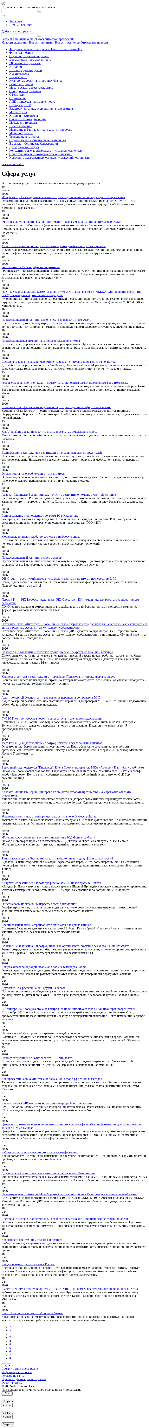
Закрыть (8, 1401)
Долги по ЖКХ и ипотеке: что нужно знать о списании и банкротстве (48, 1173)
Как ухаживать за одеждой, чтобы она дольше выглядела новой (44, 967)
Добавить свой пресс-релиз (56, 39)
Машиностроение (21, 133)
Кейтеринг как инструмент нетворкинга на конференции (40, 1152)
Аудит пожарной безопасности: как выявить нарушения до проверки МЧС (51, 697)
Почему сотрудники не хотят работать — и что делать (37, 1057)
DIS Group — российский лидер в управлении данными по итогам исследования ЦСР (59, 578)
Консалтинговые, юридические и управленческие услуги (47, 150)
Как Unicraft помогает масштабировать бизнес (32, 1313)
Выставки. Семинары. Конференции (33, 143)
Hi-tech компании (20, 126)
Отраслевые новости (94, 42)
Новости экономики (15, 42)
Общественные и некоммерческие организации (40, 154)
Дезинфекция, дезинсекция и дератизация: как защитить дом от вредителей (52, 452)
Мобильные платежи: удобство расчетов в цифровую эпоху (41, 536)
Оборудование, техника (25, 91)
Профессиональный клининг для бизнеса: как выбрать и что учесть (46, 319)
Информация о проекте (17, 1372)
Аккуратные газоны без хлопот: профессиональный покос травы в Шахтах (51, 883)
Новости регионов (67, 42)
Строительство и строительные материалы (37, 140)
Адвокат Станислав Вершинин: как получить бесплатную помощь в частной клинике (59, 494)
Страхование (17, 98)
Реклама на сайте (13, 164)
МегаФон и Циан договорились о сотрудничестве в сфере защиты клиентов (52, 743)
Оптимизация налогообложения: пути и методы (33, 473)
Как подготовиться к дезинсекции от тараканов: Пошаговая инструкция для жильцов (58, 676)
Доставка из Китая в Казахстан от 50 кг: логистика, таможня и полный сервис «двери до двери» (66, 1218)
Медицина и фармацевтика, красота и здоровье (40, 129)
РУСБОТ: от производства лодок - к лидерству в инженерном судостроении (52, 718)
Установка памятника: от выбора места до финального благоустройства (49, 816)
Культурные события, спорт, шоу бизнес (35, 80)
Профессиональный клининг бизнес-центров (32, 557)
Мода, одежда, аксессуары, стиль (31, 87)
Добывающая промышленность (30, 59)
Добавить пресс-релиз (16, 31)
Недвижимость (19, 73)
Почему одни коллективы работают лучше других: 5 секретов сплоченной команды (57, 652)
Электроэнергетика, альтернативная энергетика (41, 108)
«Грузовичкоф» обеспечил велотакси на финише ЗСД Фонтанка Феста (48, 837)
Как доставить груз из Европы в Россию (28, 1264)
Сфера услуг (17, 94)
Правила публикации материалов (24, 1379)
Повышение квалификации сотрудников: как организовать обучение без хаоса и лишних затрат (65, 946)
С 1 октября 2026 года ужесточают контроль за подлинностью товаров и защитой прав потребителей (69, 1009)
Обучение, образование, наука (29, 56)
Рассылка (15, 21)
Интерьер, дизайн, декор (25, 70)
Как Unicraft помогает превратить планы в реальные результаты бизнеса (49, 431)
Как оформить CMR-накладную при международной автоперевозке (47, 1103)
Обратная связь (12, 1382)
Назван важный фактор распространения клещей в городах (41, 1033)
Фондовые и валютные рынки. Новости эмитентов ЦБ (45, 49)
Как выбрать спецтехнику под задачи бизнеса (32, 1239)
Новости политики (41, 42)
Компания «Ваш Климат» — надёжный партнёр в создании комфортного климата (56, 407)
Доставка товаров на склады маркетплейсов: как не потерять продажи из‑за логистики (59, 361)
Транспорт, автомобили (25, 136)
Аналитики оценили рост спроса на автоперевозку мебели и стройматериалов (54, 246)
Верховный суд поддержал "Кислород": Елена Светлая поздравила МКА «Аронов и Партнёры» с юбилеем (73, 767)
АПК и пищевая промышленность (32, 101)
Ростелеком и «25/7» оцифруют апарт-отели (31, 267)
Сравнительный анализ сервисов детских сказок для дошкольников (46, 925)
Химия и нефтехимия (23, 115)
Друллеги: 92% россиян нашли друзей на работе (33, 988)
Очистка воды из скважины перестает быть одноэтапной (39, 904)
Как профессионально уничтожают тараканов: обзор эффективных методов (52, 1078)
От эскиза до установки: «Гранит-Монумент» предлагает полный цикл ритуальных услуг (61, 221)
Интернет (15, 66)
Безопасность (18, 77)
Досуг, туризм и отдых (24, 147)
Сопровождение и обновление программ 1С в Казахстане (40, 515)
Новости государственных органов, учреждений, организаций (50, 157)
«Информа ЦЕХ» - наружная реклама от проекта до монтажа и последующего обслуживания (63, 197)
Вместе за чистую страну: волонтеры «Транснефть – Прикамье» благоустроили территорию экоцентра (70, 1288)
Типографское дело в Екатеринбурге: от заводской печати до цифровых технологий (57, 858)
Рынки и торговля (21, 84)
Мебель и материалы (23, 122)
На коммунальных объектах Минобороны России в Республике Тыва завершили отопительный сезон (69, 1194)
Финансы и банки (21, 52)
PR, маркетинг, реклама (25, 63)
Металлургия (18, 112)
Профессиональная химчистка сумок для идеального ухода (41, 340)
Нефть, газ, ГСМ (20, 105)
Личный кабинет (20, 24)
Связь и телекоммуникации (27, 119)
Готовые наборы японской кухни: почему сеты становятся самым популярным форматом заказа (65, 382)
